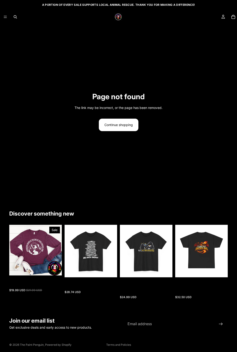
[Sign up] (221, 324)
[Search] (15, 17)
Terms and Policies (118, 344)
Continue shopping (118, 125)
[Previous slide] (14, 250)
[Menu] (5, 17)
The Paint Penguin (32, 344)
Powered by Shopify (58, 344)
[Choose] (54, 268)
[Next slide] (57, 250)
